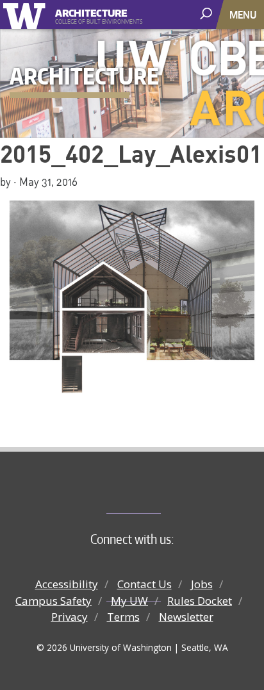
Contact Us (144, 584)
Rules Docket (199, 600)
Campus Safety (53, 600)
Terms (123, 616)
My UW (129, 600)
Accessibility (66, 584)
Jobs (202, 584)
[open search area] (207, 14)
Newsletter (186, 616)
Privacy (69, 616)
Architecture (91, 11)
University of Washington (26, 14)
